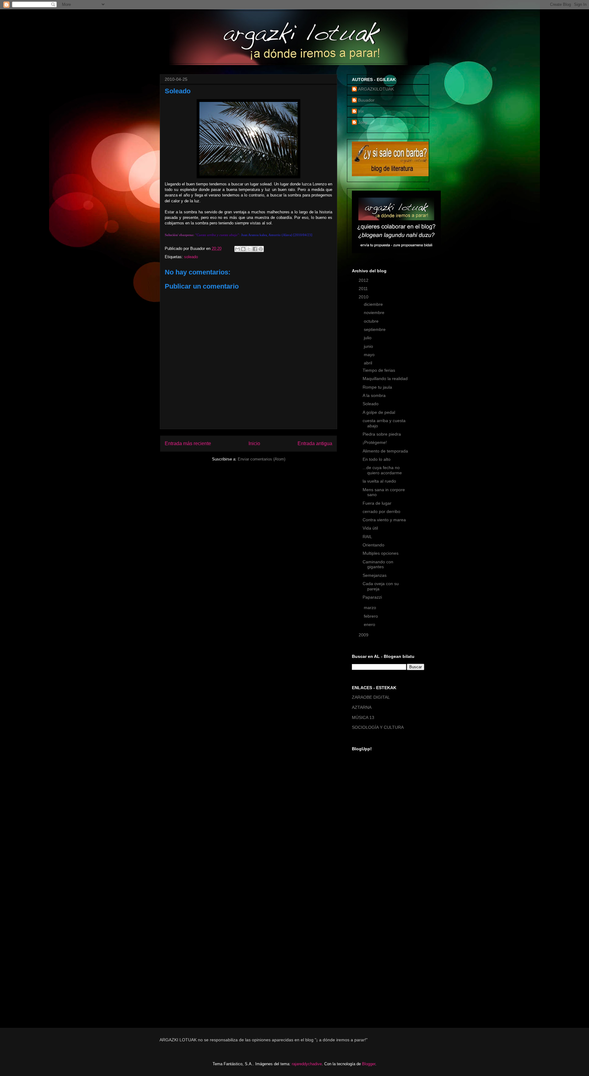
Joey (362, 122)
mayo (370, 354)
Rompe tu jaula (377, 387)
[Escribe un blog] (243, 249)
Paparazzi (372, 597)
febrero (371, 616)
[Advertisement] (376, 920)
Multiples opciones (380, 553)
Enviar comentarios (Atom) (261, 459)
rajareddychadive (307, 1064)
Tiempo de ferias (379, 370)
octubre (372, 321)
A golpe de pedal (379, 412)
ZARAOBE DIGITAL (371, 697)
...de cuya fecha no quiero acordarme (382, 470)
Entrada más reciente (188, 443)
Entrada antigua (315, 443)
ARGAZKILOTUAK (376, 89)
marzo (370, 607)
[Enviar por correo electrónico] (237, 249)
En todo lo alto (377, 459)
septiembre (375, 329)
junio (369, 346)
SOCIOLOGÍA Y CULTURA (378, 727)
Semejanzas (375, 575)
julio (368, 337)
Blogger (368, 1064)
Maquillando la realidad (385, 378)
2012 (364, 280)
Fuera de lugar (377, 503)
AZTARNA (361, 707)
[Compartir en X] (249, 249)
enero (370, 624)
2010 (364, 296)
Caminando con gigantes (378, 564)
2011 (364, 288)
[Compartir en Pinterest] (261, 249)
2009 (364, 634)
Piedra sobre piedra (382, 434)
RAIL (367, 536)
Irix (361, 111)
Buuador (366, 100)
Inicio (254, 443)
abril (368, 362)
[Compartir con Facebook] (255, 249)
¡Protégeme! (375, 442)
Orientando (373, 544)
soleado (191, 256)
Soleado (371, 403)
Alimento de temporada (385, 451)
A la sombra (374, 395)
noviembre (375, 312)
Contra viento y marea (384, 519)
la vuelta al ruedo (379, 481)
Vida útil (370, 528)
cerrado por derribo (381, 511)
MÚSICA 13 (363, 717)
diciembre (374, 304)
